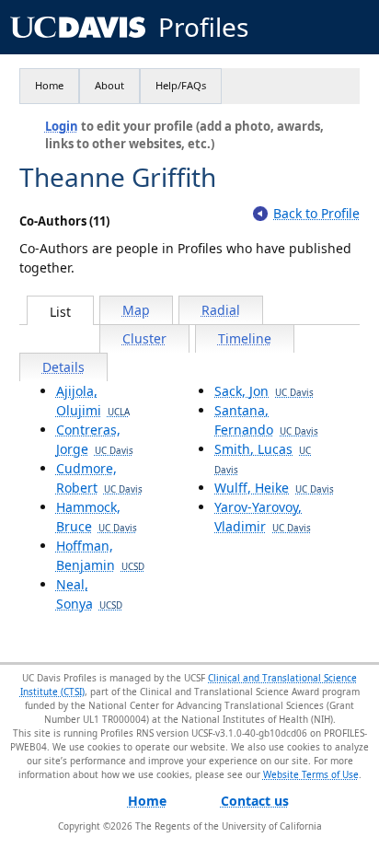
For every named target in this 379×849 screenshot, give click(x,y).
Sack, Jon (264, 391)
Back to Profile (316, 213)
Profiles (203, 27)
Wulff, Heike (274, 487)
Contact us (255, 800)
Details (63, 367)
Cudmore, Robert (99, 477)
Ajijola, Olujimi (93, 400)
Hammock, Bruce (96, 516)
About (109, 85)
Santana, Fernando (266, 419)
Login (61, 126)
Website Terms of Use (311, 774)
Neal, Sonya (89, 594)
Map (136, 310)
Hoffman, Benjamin (100, 555)
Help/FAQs (180, 85)
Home (49, 85)
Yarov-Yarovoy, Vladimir (262, 516)
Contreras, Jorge (94, 439)
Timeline (244, 338)
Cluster (144, 338)
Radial (220, 310)
